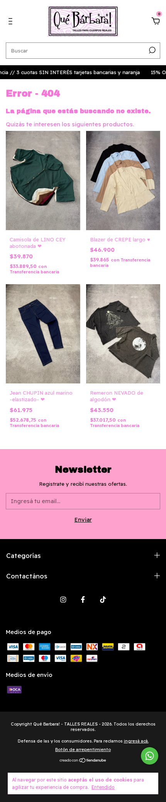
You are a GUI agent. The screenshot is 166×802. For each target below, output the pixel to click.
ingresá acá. (136, 741)
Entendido (103, 787)
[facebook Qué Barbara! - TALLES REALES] (83, 599)
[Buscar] (151, 50)
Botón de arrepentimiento (83, 749)
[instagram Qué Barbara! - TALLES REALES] (63, 599)
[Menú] (12, 22)
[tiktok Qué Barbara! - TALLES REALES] (103, 599)
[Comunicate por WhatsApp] (149, 756)
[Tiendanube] (83, 761)
